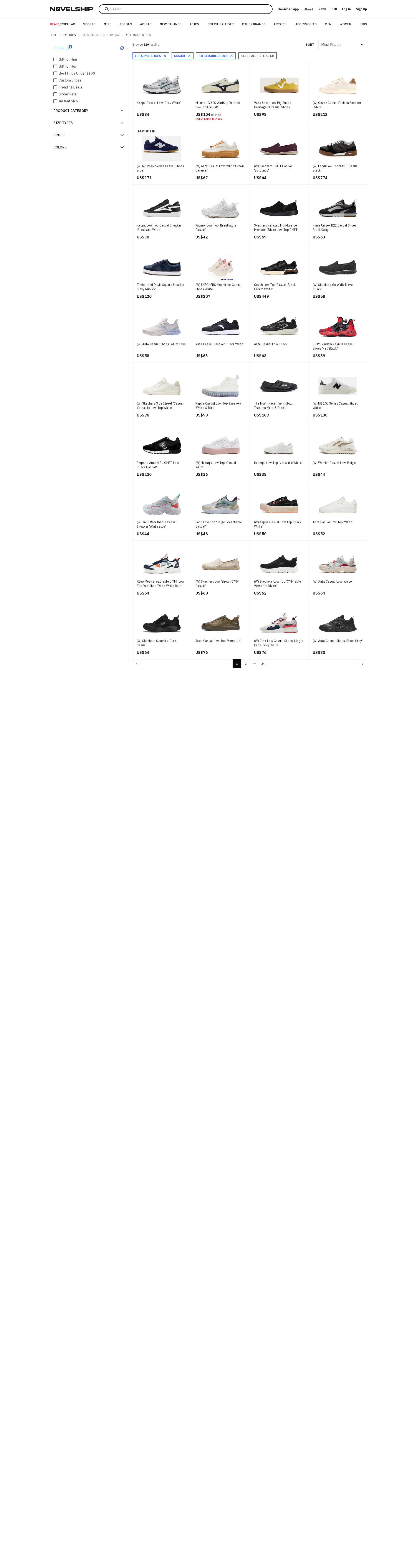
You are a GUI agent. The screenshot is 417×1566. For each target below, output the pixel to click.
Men (328, 24)
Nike (107, 24)
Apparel (280, 24)
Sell (334, 9)
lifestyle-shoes (93, 35)
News (322, 9)
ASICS (194, 24)
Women (345, 24)
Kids (363, 24)
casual (115, 35)
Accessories (306, 24)
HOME (53, 35)
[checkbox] (55, 59)
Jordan (125, 24)
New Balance (170, 24)
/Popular (62, 24)
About (308, 9)
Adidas (146, 24)
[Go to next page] (362, 663)
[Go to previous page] (136, 663)
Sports (89, 24)
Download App (288, 9)
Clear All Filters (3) (257, 56)
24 (262, 663)
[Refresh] (122, 48)
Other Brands (253, 24)
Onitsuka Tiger (220, 24)
